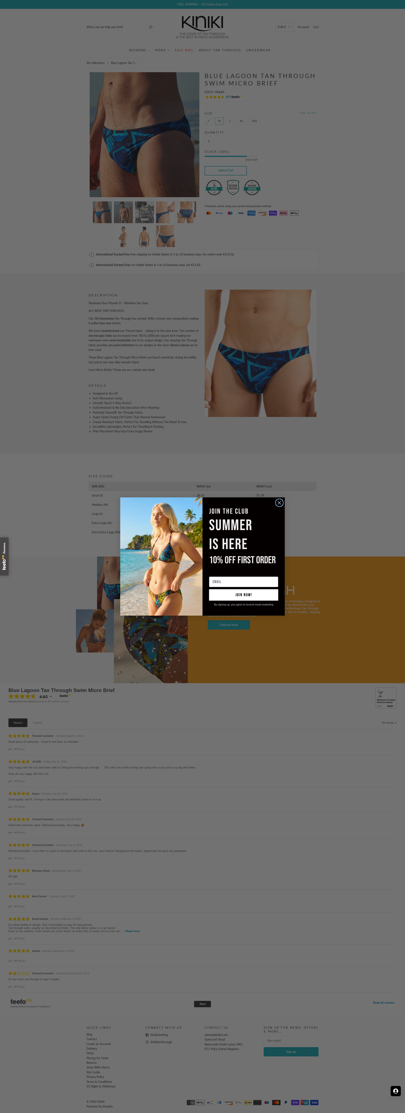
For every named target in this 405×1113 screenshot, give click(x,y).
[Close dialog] (279, 502)
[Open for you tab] (396, 1091)
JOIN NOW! (243, 594)
